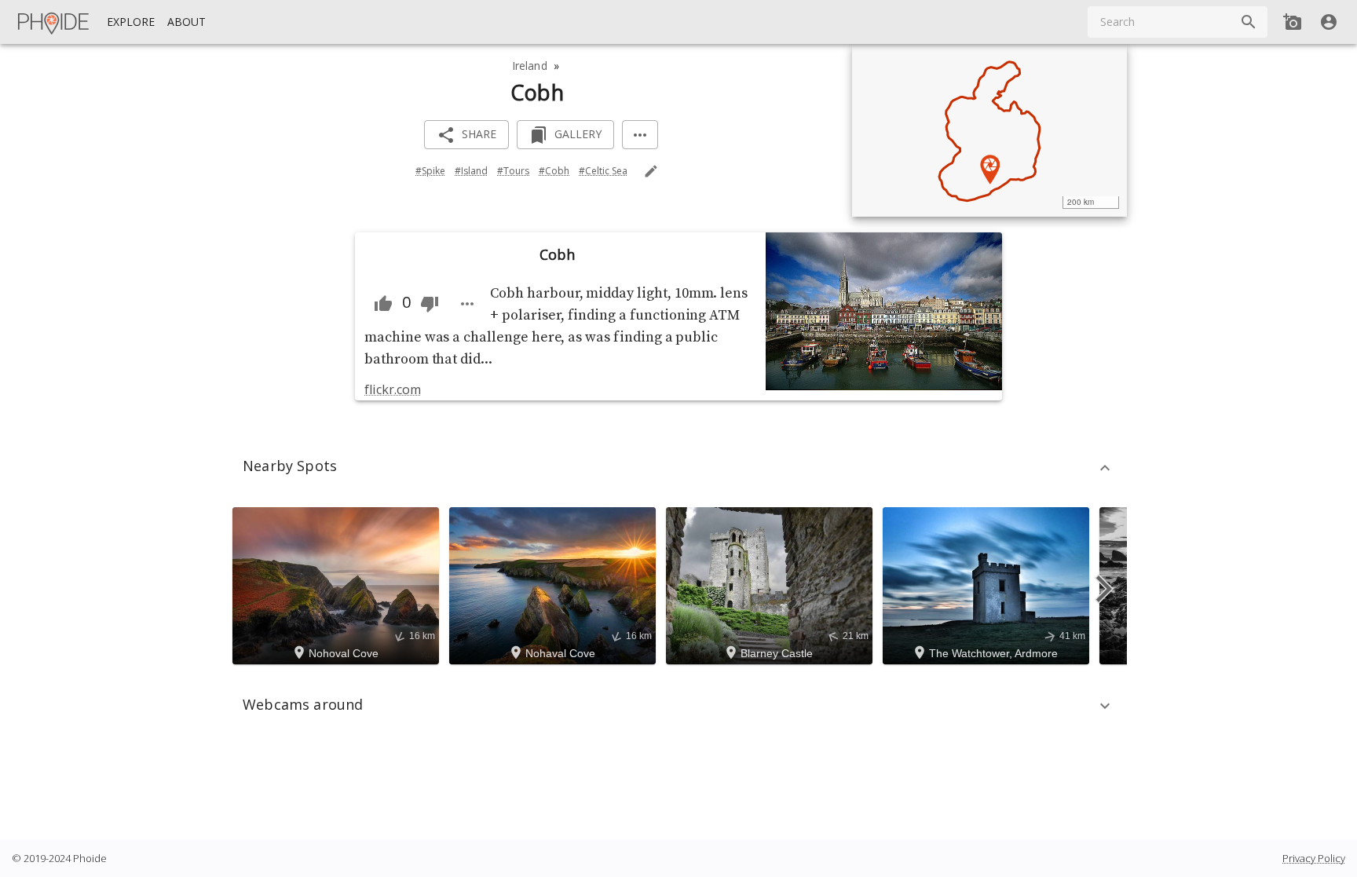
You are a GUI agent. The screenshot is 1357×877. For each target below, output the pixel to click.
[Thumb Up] (383, 304)
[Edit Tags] (651, 171)
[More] (640, 134)
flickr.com (392, 389)
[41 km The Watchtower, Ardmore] (988, 584)
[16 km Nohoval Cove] (338, 584)
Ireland (529, 65)
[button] (678, 468)
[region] (989, 130)
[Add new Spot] (1292, 22)
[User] (1328, 22)
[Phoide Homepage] (54, 22)
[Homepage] (54, 22)
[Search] (1248, 22)
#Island (471, 170)
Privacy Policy (1313, 858)
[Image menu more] (467, 304)
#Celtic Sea (603, 170)
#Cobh (554, 170)
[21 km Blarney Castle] (771, 584)
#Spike (430, 170)
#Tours (513, 170)
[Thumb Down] (429, 304)
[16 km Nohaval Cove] (554, 584)
